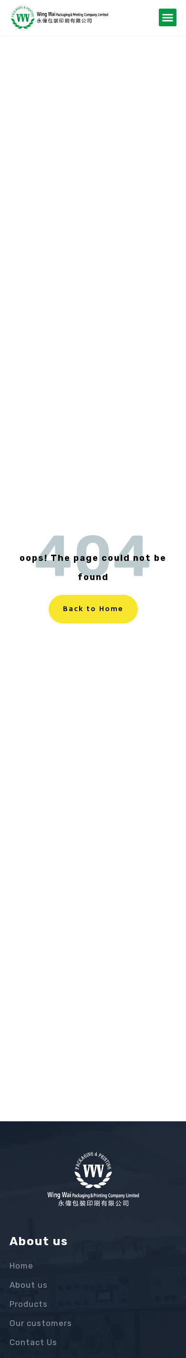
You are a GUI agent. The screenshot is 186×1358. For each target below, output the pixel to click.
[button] (168, 18)
